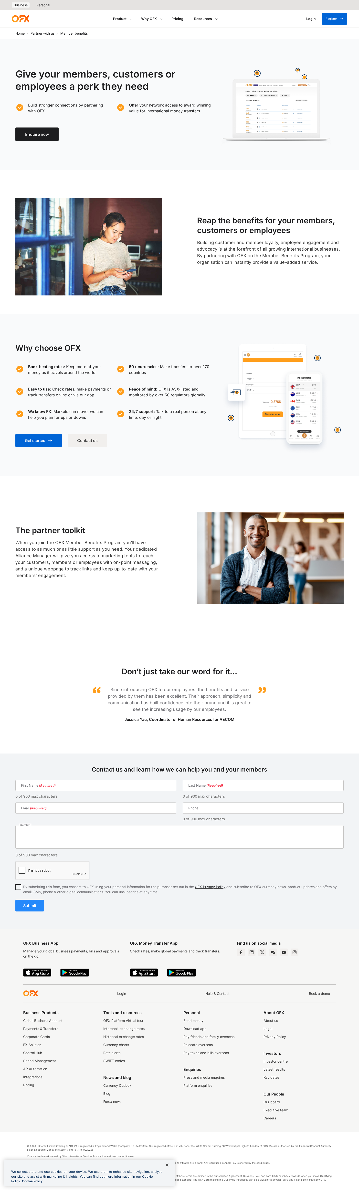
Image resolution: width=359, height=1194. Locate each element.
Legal (268, 1029)
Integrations (32, 1077)
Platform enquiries (197, 1085)
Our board (272, 1102)
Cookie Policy (32, 1181)
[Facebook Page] (241, 952)
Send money (193, 1020)
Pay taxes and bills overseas (206, 1053)
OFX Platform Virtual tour (123, 1020)
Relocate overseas (198, 1045)
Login (121, 993)
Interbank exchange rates (124, 1029)
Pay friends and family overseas (208, 1037)
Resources (203, 19)
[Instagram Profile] (294, 952)
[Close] (167, 1165)
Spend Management (39, 1061)
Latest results (274, 1069)
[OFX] (20, 18)
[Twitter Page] (262, 952)
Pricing (177, 19)
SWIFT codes (114, 1061)
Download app (195, 1029)
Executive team (276, 1110)
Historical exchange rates (123, 1037)
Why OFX (149, 19)
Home (20, 33)
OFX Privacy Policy (210, 887)
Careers (270, 1118)
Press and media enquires (204, 1077)
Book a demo (319, 993)
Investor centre (276, 1061)
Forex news (112, 1101)
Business (21, 5)
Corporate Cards (36, 1037)
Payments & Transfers (40, 1029)
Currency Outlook (117, 1085)
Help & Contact (217, 993)
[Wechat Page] (273, 952)
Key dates (271, 1077)
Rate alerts (111, 1053)
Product (120, 19)
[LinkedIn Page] (251, 952)
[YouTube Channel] (284, 952)
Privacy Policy (275, 1037)
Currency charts (116, 1045)
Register (331, 18)
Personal (43, 5)
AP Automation (35, 1069)
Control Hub (32, 1053)
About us (271, 1020)
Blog (106, 1093)
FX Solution (32, 1045)
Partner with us (42, 33)
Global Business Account (43, 1020)
